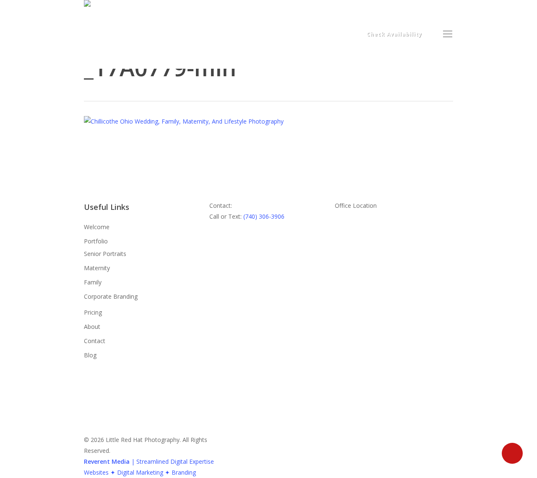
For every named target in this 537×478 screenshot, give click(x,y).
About (92, 327)
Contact (94, 341)
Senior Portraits (105, 254)
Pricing (93, 312)
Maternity (97, 268)
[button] (448, 34)
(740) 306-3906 (263, 216)
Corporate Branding (111, 296)
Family (93, 282)
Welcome (96, 227)
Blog (90, 355)
